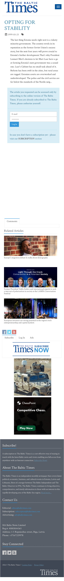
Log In (14, 124)
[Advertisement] (32, 182)
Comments (12, 221)
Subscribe (9, 337)
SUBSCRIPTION (26, 138)
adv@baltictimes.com (23, 515)
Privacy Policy (39, 565)
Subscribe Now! (40, 460)
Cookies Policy (27, 565)
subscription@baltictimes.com (27, 511)
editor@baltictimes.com (21, 508)
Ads (32, 337)
